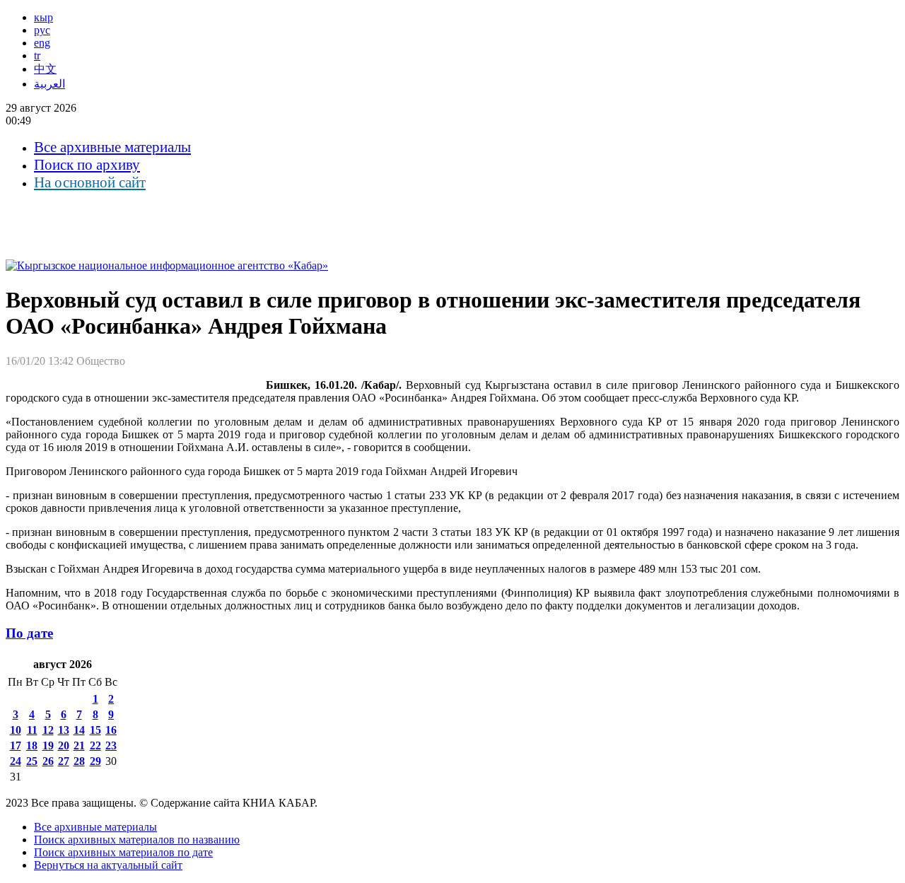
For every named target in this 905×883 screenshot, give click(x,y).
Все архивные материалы (112, 147)
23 (111, 745)
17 (15, 745)
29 (95, 761)
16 (111, 730)
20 (63, 745)
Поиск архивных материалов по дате (123, 852)
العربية (49, 84)
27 (63, 761)
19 (48, 745)
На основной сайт (90, 182)
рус (42, 30)
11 (32, 730)
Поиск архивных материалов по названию (137, 840)
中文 (45, 69)
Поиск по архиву (87, 164)
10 (15, 730)
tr (37, 55)
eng (42, 43)
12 (48, 730)
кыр (43, 17)
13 (63, 730)
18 (31, 745)
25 (31, 761)
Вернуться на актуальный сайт (108, 865)
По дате (29, 633)
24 (15, 761)
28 (79, 761)
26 (48, 761)
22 (95, 745)
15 (95, 730)
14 (79, 730)
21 (79, 745)
